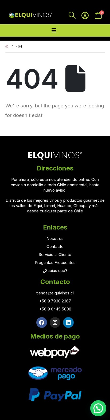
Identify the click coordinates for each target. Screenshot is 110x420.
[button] (98, 408)
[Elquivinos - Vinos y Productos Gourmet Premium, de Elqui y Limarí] (30, 15)
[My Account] (85, 15)
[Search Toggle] (72, 15)
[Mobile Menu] (54, 30)
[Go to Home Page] (6, 46)
